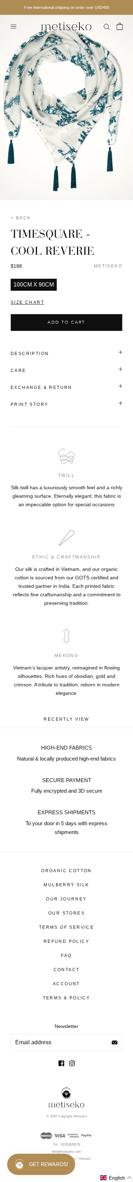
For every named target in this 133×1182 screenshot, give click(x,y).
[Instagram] (72, 1063)
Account (66, 983)
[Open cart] (119, 26)
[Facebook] (61, 1063)
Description (30, 353)
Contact (67, 969)
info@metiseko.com (66, 1151)
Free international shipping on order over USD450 (66, 7)
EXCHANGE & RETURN (41, 387)
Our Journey (66, 899)
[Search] (106, 26)
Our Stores (66, 913)
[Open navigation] (13, 26)
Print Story (29, 404)
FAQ (66, 955)
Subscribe (114, 1042)
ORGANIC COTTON (66, 870)
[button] (116, 1178)
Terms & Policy (66, 997)
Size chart (27, 302)
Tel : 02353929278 (66, 1144)
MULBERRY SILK (66, 884)
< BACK (21, 217)
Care (18, 370)
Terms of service (66, 927)
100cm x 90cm (33, 285)
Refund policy (66, 941)
